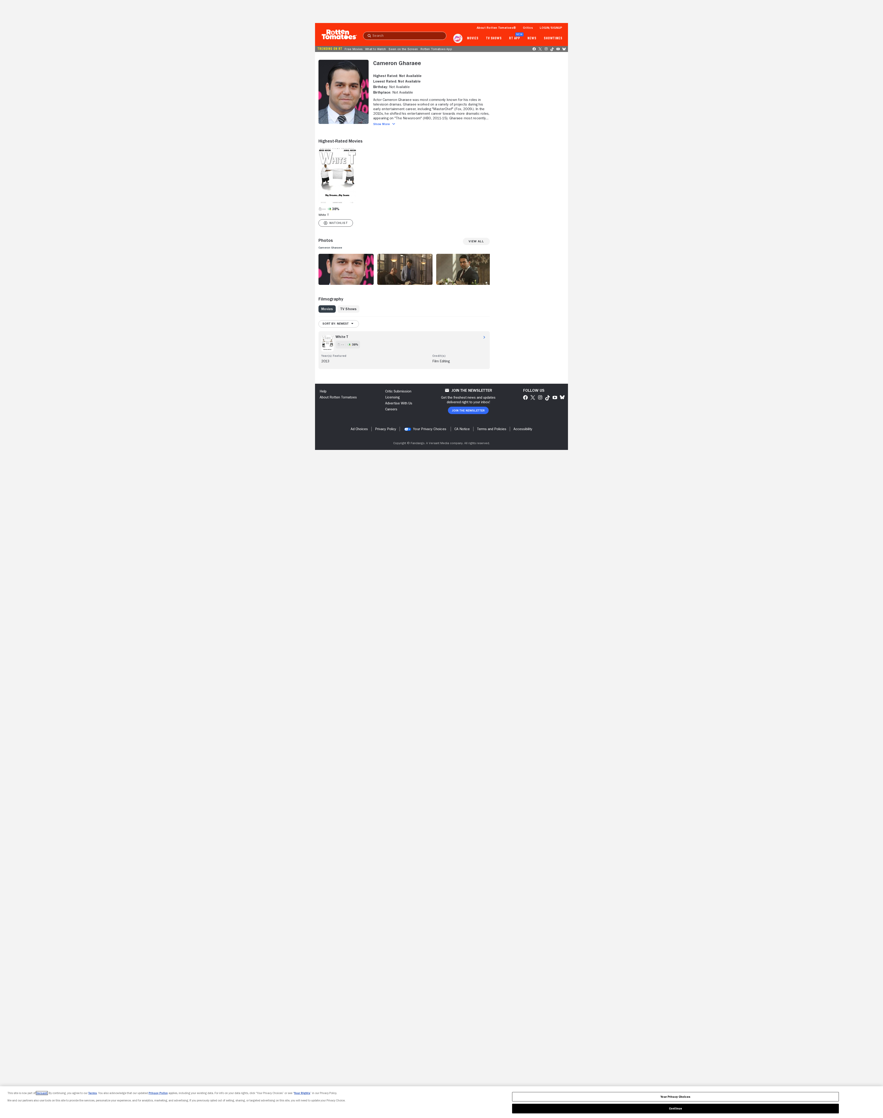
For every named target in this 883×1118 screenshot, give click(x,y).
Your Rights (302, 1093)
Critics (528, 27)
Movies (472, 38)
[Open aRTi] (458, 38)
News (532, 38)
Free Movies (353, 49)
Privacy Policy (158, 1093)
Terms (92, 1093)
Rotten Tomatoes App (436, 49)
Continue (675, 1108)
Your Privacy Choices (429, 429)
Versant (41, 1093)
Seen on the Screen (403, 49)
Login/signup (551, 27)
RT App (514, 38)
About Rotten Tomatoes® (496, 27)
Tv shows (494, 38)
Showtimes (553, 38)
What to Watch (375, 49)
